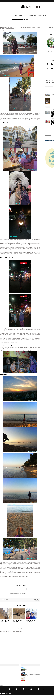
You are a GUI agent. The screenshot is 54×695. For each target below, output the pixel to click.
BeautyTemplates (9, 693)
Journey (20, 15)
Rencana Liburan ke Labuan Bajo (17, 621)
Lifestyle (31, 15)
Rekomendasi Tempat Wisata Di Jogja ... (5, 621)
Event (47, 80)
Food (35, 15)
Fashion (25, 15)
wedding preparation (49, 85)
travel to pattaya (13, 593)
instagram (47, 65)
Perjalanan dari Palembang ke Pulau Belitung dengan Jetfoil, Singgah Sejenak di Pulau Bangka (32, 674)
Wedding (40, 15)
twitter (52, 65)
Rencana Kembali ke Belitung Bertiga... (30, 621)
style (52, 80)
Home (16, 15)
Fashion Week (48, 82)
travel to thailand (19, 593)
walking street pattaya (25, 593)
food (49, 80)
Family (44, 15)
